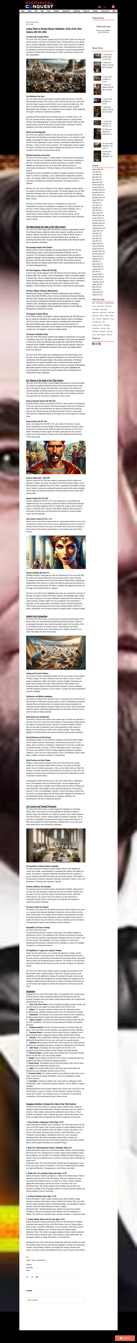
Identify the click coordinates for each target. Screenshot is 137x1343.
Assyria (102, 316)
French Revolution (96, 322)
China (93, 319)
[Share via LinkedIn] (37, 1277)
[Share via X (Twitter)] (32, 1277)
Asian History (95, 316)
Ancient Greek (103, 309)
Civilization (29, 1264)
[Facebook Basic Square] (93, 344)
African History (100, 303)
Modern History (96, 328)
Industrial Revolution (97, 325)
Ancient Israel (103, 312)
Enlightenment (105, 319)
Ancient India (95, 312)
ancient (94, 335)
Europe (34, 1260)
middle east (109, 335)
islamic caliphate (101, 335)
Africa (93, 303)
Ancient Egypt (95, 309)
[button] (113, 6)
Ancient (28, 1260)
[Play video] (56, 457)
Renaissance (102, 331)
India (103, 322)
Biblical (112, 316)
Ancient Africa (100, 306)
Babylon (107, 316)
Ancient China (108, 306)
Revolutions (110, 331)
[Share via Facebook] (27, 1277)
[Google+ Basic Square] (99, 344)
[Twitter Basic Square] (96, 344)
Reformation (95, 331)
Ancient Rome (41, 1260)
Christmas (98, 319)
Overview (103, 328)
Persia (108, 328)
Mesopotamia (107, 325)
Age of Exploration (109, 303)
